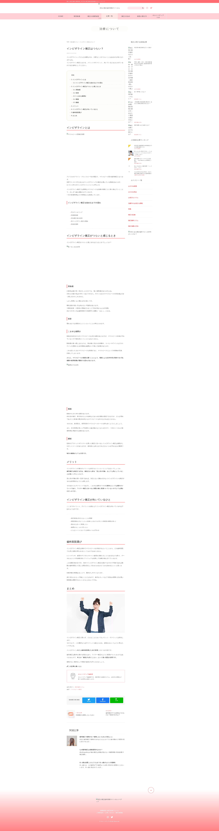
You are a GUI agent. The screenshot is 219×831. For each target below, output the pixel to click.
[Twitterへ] (112, 817)
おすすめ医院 (132, 186)
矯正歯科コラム (79, 687)
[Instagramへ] (108, 817)
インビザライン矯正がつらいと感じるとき (86, 86)
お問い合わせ (109, 812)
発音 (76, 93)
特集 (129, 209)
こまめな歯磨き (79, 96)
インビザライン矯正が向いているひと (84, 109)
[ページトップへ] (151, 790)
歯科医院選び (76, 112)
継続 (76, 102)
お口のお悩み (132, 192)
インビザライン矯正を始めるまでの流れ (88, 83)
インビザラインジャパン (86, 185)
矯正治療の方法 (133, 226)
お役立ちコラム (133, 197)
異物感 (76, 89)
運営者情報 (119, 812)
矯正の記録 (132, 214)
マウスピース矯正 (76, 689)
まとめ (74, 115)
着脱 (76, 99)
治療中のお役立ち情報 (135, 203)
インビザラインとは (78, 79)
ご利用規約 (99, 812)
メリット (75, 106)
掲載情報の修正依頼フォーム (109, 810)
